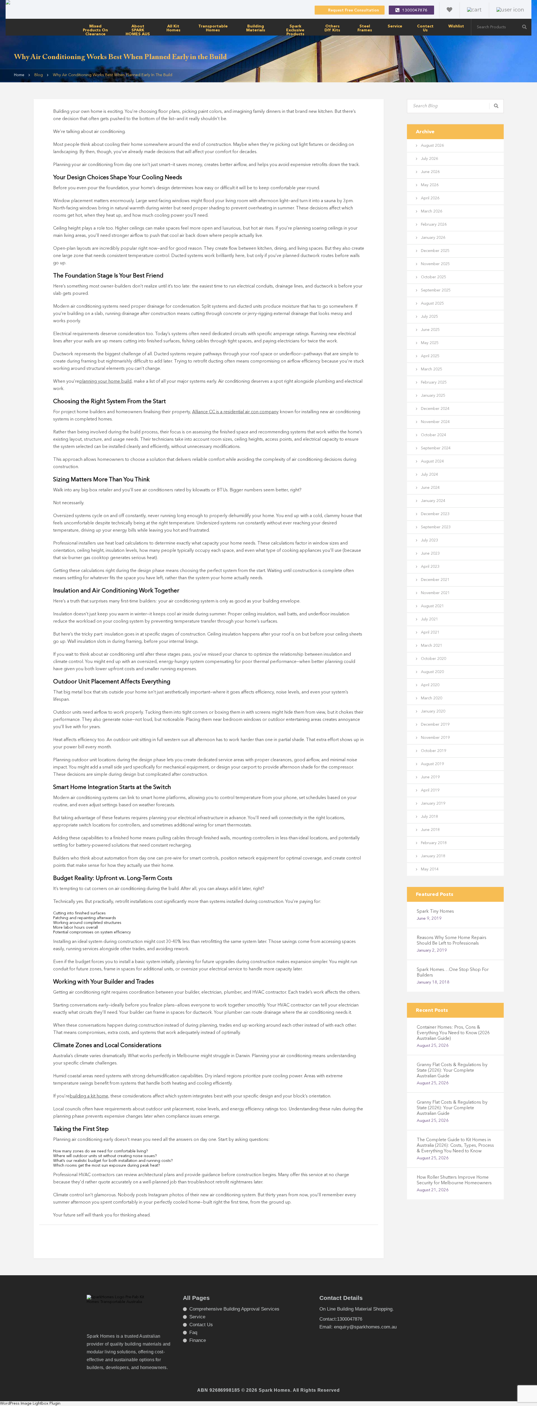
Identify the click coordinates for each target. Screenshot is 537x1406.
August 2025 (432, 303)
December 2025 (435, 251)
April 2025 (430, 356)
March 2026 (431, 211)
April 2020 (430, 685)
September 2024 (436, 448)
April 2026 (430, 198)
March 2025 (431, 369)
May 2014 (430, 869)
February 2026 (434, 224)
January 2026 (433, 238)
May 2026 (430, 185)
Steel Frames (364, 28)
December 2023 (435, 514)
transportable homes (213, 28)
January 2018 (433, 856)
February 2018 (434, 843)
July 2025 (429, 317)
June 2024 (430, 488)
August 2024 (432, 461)
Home (19, 75)
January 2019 (433, 803)
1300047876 (414, 10)
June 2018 (430, 830)
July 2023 (429, 540)
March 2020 (431, 698)
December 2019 (435, 725)
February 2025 (434, 382)
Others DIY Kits (332, 28)
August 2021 (432, 606)
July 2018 (429, 817)
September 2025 (436, 290)
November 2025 (435, 264)
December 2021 (435, 580)
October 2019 (433, 751)
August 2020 (432, 672)
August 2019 (432, 764)
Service (395, 26)
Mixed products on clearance (95, 30)
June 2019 (430, 777)
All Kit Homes (173, 28)
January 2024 (433, 501)
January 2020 (433, 711)
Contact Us (425, 28)
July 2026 (429, 159)
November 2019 (435, 738)
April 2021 (430, 632)
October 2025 (433, 277)
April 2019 (430, 790)
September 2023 (436, 527)
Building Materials (255, 28)
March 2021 (431, 646)
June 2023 (430, 553)
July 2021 (429, 619)
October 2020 (433, 659)
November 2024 (435, 422)
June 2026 (430, 172)
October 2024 (433, 435)
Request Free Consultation (353, 10)
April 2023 (430, 567)
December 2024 (435, 409)
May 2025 (430, 343)
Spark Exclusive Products (295, 30)
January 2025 (433, 396)
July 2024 (429, 475)
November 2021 (435, 593)
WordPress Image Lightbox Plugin (30, 1403)
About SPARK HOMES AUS (138, 30)
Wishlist (456, 26)
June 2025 (430, 330)
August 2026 (432, 146)
